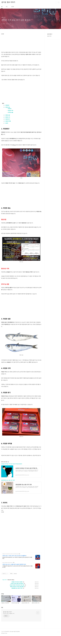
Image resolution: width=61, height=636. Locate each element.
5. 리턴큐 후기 (7, 119)
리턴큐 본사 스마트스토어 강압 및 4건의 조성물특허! (14, 555)
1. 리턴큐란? (6, 105)
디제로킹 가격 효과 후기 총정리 (17, 581)
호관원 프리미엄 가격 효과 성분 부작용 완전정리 (11, 464)
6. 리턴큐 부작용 (7, 121)
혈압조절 (9, 108)
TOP (59, 632)
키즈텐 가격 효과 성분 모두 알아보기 (17, 583)
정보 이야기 (5, 579)
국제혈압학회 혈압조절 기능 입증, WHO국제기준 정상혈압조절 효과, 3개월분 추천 (17, 566)
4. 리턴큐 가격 (7, 117)
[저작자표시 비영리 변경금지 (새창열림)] (15, 573)
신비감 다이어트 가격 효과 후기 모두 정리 (17, 585)
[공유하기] (5, 574)
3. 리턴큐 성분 (7, 115)
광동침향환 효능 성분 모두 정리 (8, 480)
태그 (7, 6)
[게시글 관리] (7, 574)
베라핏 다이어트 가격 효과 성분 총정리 (17, 586)
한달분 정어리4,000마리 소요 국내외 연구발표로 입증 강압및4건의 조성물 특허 (17, 558)
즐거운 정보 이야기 (8, 2)
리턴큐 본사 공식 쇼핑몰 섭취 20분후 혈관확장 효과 (14, 564)
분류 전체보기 (49, 34)
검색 (56, 2)
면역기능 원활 (10, 112)
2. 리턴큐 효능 (7, 107)
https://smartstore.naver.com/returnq (10, 553)
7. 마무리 (6, 123)
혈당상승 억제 (10, 110)
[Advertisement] (21, 42)
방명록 (12, 6)
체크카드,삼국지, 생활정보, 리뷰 (8, 613)
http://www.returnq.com (7, 562)
